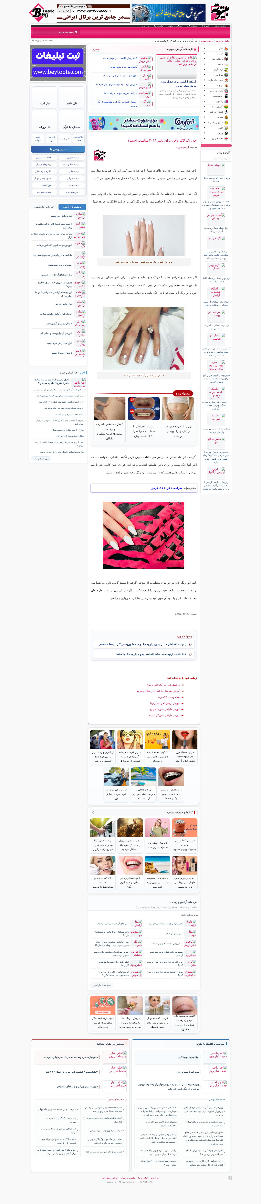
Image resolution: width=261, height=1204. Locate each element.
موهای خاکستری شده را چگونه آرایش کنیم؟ (165, 973)
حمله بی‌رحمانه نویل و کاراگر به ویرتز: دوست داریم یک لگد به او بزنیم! (105, 1141)
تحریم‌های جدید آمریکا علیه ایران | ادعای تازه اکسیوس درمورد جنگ (204, 1152)
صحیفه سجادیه (44, 192)
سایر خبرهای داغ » (41, 459)
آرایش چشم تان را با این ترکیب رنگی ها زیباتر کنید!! (54, 226)
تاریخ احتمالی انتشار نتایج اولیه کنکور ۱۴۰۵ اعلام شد (61, 402)
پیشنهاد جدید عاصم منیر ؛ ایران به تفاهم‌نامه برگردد (161, 1123)
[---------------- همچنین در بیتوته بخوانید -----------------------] (110, 1044)
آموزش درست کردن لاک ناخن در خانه (54, 245)
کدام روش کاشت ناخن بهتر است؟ (120, 58)
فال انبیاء (45, 103)
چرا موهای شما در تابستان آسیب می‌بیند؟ (216, 230)
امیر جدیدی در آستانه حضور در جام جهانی (57, 1109)
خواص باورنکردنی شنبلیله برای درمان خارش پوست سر (111, 953)
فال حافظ (71, 103)
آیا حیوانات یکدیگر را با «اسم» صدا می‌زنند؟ (60, 1120)
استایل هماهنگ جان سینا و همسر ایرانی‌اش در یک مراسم (59, 389)
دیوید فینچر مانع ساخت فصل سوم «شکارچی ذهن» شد (60, 396)
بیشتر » (96, 49)
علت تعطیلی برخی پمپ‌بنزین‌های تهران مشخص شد (205, 1123)
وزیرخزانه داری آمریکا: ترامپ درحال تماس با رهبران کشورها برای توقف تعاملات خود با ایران (203, 1111)
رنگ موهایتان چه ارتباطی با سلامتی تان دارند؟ (111, 934)
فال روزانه (44, 127)
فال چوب (65, 138)
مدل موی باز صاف (174, 933)
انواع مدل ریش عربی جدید (59, 343)
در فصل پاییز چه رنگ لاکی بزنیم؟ (163, 684)
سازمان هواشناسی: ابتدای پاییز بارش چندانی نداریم (62, 452)
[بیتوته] (42, 21)
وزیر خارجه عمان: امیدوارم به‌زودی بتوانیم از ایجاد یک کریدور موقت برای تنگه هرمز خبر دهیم (168, 1086)
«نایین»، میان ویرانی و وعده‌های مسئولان (77, 1086)
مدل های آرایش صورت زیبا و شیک (120, 75)
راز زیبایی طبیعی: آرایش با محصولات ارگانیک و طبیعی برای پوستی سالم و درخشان (216, 485)
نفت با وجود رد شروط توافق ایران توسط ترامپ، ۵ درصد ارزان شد (59, 444)
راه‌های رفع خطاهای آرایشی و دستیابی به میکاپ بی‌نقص (216, 303)
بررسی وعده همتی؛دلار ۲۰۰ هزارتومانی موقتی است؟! (158, 1163)
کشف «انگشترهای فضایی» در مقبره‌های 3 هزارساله (102, 1120)
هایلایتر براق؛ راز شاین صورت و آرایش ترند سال (216, 430)
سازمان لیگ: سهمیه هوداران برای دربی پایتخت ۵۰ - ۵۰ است (58, 1141)
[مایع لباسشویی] (144, 123)
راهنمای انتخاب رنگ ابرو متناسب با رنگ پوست (117, 103)
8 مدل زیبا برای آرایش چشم (59, 323)
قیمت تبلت (74, 185)
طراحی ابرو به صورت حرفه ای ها (120, 93)
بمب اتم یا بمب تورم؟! (188, 1071)
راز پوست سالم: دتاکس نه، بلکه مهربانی (216, 327)
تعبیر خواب (38, 138)
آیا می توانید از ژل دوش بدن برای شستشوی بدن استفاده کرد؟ (113, 973)
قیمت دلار (74, 171)
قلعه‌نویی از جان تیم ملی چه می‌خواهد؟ (104, 1151)
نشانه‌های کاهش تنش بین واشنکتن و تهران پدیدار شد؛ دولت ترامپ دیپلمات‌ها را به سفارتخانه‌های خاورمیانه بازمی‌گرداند (157, 1111)
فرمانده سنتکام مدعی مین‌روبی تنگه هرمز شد (64, 408)
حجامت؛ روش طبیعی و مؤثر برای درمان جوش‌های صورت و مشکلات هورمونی (216, 204)
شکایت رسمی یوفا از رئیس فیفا (70, 436)
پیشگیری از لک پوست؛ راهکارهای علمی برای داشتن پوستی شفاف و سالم (216, 255)
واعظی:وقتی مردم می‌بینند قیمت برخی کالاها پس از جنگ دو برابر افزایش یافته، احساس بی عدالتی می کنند (158, 1138)
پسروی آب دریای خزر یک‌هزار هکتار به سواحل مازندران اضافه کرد (60, 422)
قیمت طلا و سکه (71, 164)
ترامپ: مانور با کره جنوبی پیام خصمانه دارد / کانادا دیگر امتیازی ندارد (159, 1152)
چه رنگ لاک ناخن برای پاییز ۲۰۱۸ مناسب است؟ (162, 140)
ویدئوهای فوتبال (43, 164)
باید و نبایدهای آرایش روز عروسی (56, 274)
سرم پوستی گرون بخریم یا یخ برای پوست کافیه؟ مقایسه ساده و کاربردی (216, 378)
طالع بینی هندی (78, 138)
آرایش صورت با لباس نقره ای (122, 66)
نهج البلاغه (46, 185)
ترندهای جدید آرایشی (62, 353)
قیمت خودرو (73, 157)
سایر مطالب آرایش (102, 985)
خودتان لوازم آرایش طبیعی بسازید (56, 314)
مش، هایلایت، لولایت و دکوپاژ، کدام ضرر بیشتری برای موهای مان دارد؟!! (112, 943)
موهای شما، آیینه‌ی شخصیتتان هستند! (216, 180)
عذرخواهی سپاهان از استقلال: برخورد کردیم (58, 1130)
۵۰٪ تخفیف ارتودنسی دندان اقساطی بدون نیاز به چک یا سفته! (151, 654)
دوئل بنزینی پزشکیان (188, 1057)
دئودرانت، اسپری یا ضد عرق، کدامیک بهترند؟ (54, 284)
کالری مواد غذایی (43, 171)
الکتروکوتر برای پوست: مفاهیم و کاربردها (114, 963)
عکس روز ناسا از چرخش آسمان (69, 414)
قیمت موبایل (73, 178)
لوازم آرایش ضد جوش (61, 216)
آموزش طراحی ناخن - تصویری (164, 709)
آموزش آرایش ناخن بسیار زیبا (165, 703)
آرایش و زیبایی (222, 41)
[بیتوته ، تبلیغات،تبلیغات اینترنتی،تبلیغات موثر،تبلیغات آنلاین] (93, 13)
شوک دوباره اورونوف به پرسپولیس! (106, 1130)
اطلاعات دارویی (43, 157)
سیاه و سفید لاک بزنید (169, 697)
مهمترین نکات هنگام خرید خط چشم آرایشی (166, 953)
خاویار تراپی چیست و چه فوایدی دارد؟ (165, 923)
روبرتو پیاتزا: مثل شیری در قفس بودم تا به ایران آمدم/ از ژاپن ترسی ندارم (56, 1152)
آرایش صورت (207, 41)
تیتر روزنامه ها (72, 192)
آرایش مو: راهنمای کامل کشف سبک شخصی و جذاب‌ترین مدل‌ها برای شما (216, 352)
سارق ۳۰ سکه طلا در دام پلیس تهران (68, 430)
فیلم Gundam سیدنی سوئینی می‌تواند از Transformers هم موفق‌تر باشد (103, 1109)
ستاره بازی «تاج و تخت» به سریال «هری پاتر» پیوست (71, 1057)
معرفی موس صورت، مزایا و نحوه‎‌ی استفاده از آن (51, 235)
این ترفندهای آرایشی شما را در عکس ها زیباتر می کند (53, 294)
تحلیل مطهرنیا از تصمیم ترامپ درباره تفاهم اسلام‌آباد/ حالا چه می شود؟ (52, 381)
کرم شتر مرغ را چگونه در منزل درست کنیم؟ (165, 963)
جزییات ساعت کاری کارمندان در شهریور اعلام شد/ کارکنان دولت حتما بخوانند (204, 1163)
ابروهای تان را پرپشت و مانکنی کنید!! (55, 333)
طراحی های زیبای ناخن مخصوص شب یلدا (52, 255)
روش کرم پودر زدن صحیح (60, 265)
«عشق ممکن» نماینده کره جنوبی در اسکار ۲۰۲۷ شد (72, 1071)
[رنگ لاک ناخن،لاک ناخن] (144, 235)
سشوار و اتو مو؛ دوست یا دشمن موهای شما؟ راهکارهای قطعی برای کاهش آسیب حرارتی (216, 457)
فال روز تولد (51, 138)
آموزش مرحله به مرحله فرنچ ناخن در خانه (116, 84)
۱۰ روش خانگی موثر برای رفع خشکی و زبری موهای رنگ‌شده (216, 405)
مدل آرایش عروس (63, 304)
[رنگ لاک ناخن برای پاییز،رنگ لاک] (144, 338)
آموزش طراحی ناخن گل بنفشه (164, 715)
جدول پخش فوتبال (42, 178)
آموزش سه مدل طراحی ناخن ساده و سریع (158, 691)
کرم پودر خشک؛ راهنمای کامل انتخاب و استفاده (216, 280)
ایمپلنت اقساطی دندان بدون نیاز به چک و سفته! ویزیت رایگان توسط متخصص (142, 644)
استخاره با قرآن (72, 127)
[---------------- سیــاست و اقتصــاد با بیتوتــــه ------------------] (210, 1044)
